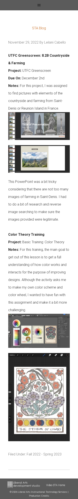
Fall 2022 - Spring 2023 (44, 454)
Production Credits (39, 495)
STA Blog (39, 28)
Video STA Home (55, 485)
